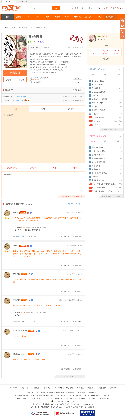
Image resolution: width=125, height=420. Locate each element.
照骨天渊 (95, 95)
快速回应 (67, 237)
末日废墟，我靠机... (99, 110)
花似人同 (16, 274)
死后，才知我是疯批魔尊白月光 (104, 184)
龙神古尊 (95, 114)
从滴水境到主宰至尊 (99, 99)
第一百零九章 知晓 (19, 100)
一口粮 (94, 106)
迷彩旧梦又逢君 (98, 147)
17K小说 (9, 1)
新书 (93, 75)
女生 (15, 27)
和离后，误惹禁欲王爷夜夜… (103, 191)
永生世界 (95, 125)
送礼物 (21, 80)
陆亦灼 (104, 36)
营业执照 (92, 398)
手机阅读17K (77, 90)
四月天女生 (23, 1)
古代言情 (22, 27)
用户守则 (58, 388)
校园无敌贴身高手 (98, 92)
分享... (78, 82)
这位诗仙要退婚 (98, 117)
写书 (114, 8)
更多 (120, 69)
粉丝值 (105, 51)
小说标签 (80, 388)
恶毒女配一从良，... (99, 177)
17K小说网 (7, 27)
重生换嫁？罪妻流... (99, 173)
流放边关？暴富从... (99, 158)
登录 (76, 8)
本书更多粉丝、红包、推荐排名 (72, 196)
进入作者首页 (102, 39)
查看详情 (78, 237)
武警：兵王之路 (98, 103)
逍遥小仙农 (96, 121)
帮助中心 (47, 388)
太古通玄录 (96, 88)
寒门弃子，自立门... (99, 81)
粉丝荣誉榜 (12, 168)
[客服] (122, 31)
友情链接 (36, 388)
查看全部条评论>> (75, 204)
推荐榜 (74, 168)
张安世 (15, 212)
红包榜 (33, 168)
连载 (105, 75)
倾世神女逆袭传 (98, 155)
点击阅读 (15, 72)
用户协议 (113, 388)
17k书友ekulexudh (20, 331)
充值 (121, 8)
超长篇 (117, 75)
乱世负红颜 (96, 169)
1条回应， (17, 236)
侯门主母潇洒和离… (99, 188)
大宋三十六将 (97, 84)
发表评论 (29, 204)
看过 (90, 8)
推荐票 (8, 80)
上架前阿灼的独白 (20, 97)
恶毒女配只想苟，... (99, 151)
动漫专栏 (91, 388)
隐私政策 (102, 388)
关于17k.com (12, 388)
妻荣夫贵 (30, 27)
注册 (81, 8)
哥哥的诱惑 (96, 166)
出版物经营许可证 (104, 398)
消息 (106, 8)
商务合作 (24, 388)
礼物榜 (53, 168)
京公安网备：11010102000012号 (63, 401)
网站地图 (69, 388)
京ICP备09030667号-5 (35, 398)
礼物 (94, 51)
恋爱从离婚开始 (98, 180)
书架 (98, 8)
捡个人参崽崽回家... (99, 162)
